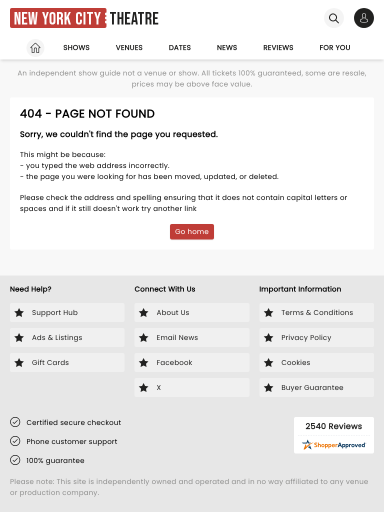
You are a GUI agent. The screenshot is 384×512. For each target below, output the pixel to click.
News (227, 47)
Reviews (279, 47)
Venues (129, 47)
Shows (77, 47)
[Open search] (334, 18)
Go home (192, 231)
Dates (180, 47)
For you (335, 47)
